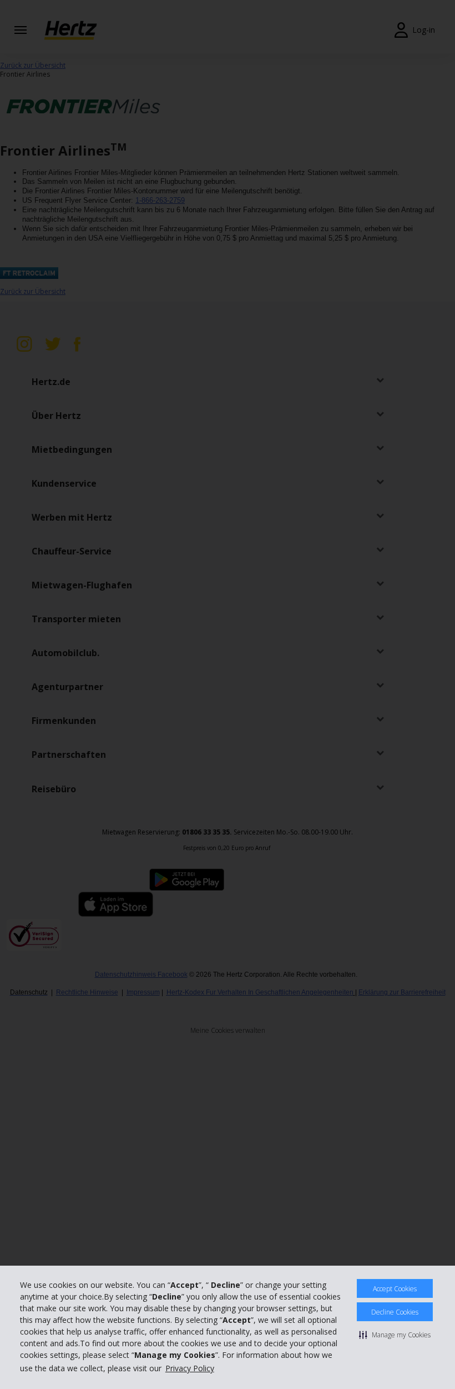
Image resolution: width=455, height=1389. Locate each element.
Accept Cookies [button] (395, 1288)
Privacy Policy (189, 1368)
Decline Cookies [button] (394, 1312)
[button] (395, 1334)
